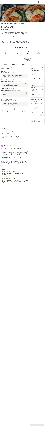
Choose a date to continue (37, 425)
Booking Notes (36, 119)
